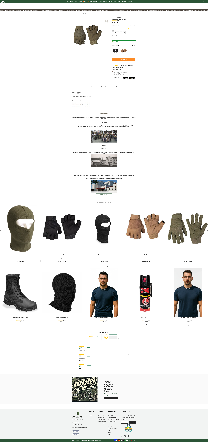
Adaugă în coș (123, 59)
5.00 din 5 (97, 336)
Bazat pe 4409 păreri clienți (127, 65)
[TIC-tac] (128, 436)
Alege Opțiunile (62, 261)
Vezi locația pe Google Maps (119, 74)
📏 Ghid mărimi (131, 28)
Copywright (114, 86)
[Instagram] (125, 436)
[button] (114, 20)
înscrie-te (132, 422)
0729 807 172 (78, 421)
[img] (81, 346)
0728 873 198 (117, 73)
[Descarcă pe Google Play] (132, 78)
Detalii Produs (92, 86)
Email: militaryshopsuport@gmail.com (79, 427)
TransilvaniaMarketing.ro (96, 440)
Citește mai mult (104, 194)
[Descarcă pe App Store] (126, 78)
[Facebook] (121, 436)
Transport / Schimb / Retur (103, 86)
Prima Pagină (75, 13)
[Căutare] (203, 1)
